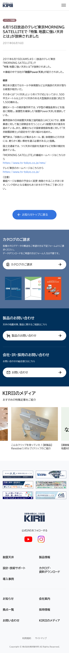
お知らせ (8, 598)
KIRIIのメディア (49, 620)
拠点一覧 (8, 609)
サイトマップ (41, 638)
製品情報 (44, 557)
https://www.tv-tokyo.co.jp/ (21, 172)
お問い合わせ (11, 620)
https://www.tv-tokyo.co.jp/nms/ (24, 163)
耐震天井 (8, 557)
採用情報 (44, 609)
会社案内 (44, 598)
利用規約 (26, 638)
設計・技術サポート (14, 568)
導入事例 (8, 579)
